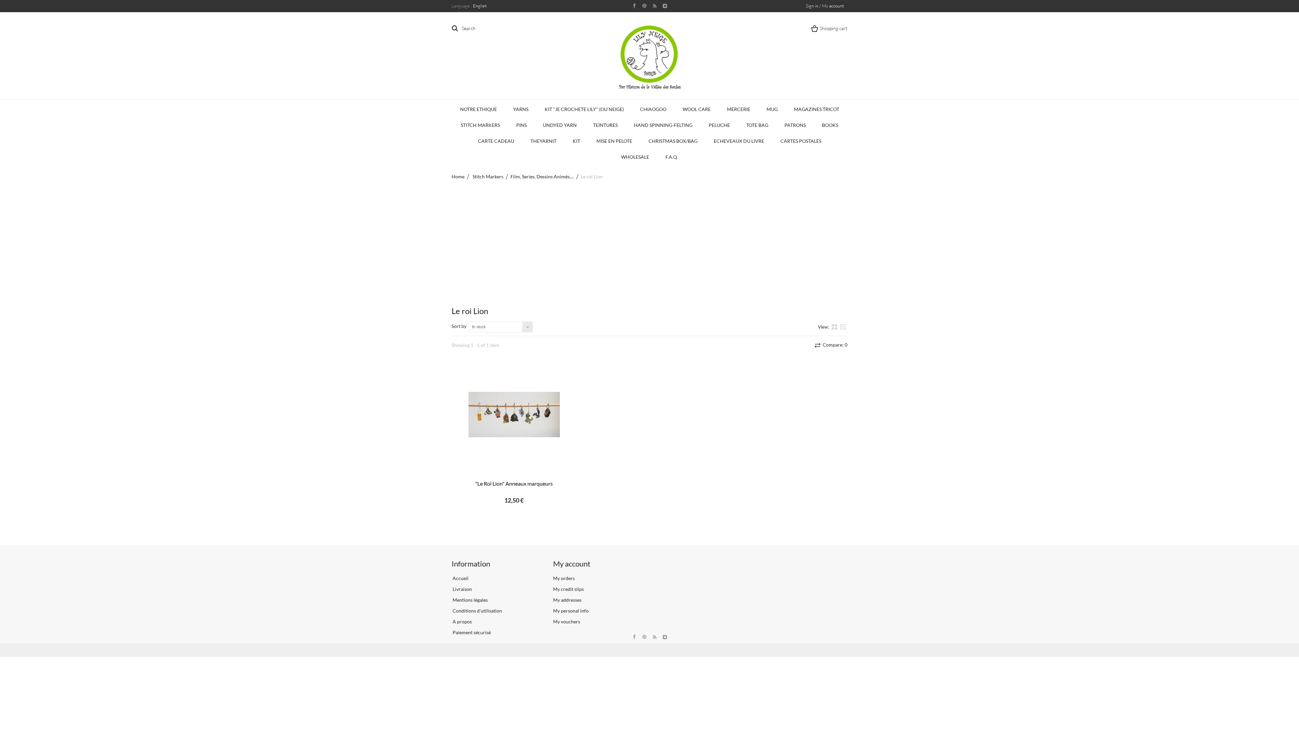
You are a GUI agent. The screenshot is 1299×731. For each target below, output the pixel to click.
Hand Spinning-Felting (663, 125)
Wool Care (697, 109)
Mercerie (738, 109)
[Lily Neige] (649, 57)
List (843, 329)
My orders (564, 578)
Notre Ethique (478, 109)
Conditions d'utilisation (477, 611)
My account (571, 563)
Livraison (462, 589)
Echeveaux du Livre (739, 141)
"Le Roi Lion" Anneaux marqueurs (514, 483)
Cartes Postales (800, 141)
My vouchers (566, 621)
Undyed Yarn (560, 125)
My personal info (571, 611)
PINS (521, 125)
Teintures (605, 125)
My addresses (567, 600)
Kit (576, 141)
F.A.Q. (671, 157)
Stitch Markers (480, 125)
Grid (835, 326)
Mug (772, 109)
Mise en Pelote (614, 141)
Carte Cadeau (496, 141)
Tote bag (757, 125)
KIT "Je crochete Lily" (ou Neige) (584, 109)
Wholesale (635, 157)
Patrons (795, 125)
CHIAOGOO (653, 109)
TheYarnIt (543, 141)
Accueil (460, 578)
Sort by (459, 326)
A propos (462, 621)
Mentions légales (470, 600)
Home (458, 176)
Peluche (719, 125)
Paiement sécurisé (471, 632)
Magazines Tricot (816, 109)
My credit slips (568, 589)
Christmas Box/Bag (673, 141)
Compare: (834, 345)
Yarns (520, 109)
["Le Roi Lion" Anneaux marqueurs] (514, 414)
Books (830, 125)
